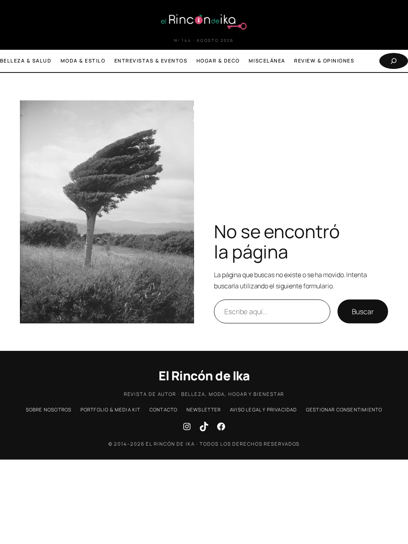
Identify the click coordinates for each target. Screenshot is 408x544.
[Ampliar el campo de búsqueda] (393, 61)
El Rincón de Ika (204, 375)
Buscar (363, 311)
